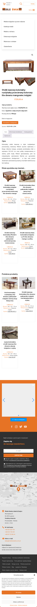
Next (33, 64)
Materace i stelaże (10, 41)
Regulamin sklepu (6, 558)
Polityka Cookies (13, 605)
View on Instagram (19, 419)
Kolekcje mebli (8, 27)
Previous (3, 64)
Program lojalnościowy (7, 561)
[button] (34, 575)
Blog (13, 567)
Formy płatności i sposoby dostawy (22, 561)
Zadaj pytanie (28, 132)
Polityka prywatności (22, 605)
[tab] (5, 132)
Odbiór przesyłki (6, 564)
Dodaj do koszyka (27, 210)
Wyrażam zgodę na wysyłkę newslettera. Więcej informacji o (17, 459)
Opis (5, 132)
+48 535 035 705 (10, 529)
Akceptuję (18, 592)
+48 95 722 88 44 (10, 534)
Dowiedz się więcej (10, 209)
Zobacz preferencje (18, 602)
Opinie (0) (7, 136)
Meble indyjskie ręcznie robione (14, 22)
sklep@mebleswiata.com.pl (13, 541)
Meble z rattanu (9, 31)
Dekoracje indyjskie (10, 36)
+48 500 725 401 (10, 532)
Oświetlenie (8, 46)
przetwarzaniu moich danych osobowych (20, 460)
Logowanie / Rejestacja (21, 567)
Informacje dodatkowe (15, 132)
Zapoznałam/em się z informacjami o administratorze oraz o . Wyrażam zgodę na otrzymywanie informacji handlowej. (18, 465)
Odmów (18, 597)
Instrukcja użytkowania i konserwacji (21, 558)
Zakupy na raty (15, 564)
